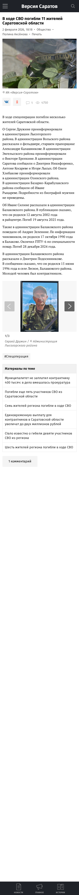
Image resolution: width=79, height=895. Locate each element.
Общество (44, 29)
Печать (37, 34)
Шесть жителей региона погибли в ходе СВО (39, 447)
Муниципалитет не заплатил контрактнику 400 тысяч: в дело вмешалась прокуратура (37, 380)
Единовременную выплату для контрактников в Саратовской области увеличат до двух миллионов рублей (34, 419)
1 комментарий (20, 461)
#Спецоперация (16, 356)
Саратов (39, 6)
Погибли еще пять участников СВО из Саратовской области (33, 394)
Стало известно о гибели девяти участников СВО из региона (38, 435)
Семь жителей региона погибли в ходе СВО (38, 406)
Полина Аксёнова (15, 34)
